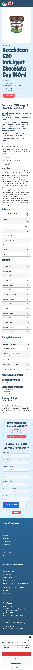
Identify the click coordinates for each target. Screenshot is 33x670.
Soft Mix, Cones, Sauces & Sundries (13, 588)
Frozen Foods (7, 574)
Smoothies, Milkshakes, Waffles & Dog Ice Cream (15, 584)
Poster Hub (6, 538)
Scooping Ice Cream (9, 580)
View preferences (16, 664)
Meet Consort (7, 544)
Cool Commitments (9, 547)
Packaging (6, 590)
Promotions (6, 569)
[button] (30, 637)
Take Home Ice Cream (10, 577)
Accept (16, 654)
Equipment (6, 533)
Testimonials (6, 541)
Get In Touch (7, 553)
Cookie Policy (15, 667)
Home (4, 527)
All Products (6, 593)
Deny (16, 659)
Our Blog (5, 536)
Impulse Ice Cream (8, 572)
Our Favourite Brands (9, 530)
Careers (5, 550)
